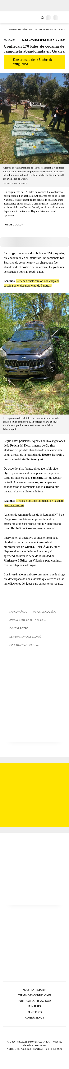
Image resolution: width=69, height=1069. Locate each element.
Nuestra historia (34, 990)
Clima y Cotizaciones (36, 17)
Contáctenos (34, 1018)
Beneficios (34, 1012)
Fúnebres (34, 1006)
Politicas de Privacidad (34, 1001)
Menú (63, 17)
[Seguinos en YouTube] (37, 1054)
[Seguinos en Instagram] (41, 1054)
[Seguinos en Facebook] (28, 1054)
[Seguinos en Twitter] (32, 1054)
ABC (10, 17)
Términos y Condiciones (34, 995)
